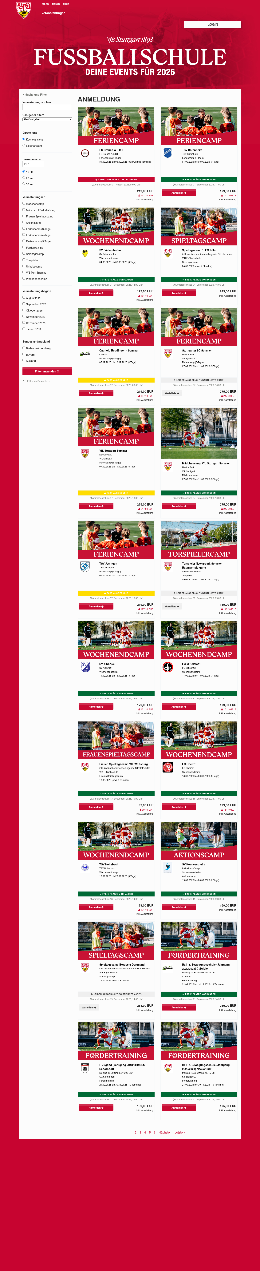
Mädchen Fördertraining (40, 210)
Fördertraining (34, 247)
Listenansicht (34, 146)
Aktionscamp (33, 222)
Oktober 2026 (34, 310)
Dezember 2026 (35, 323)
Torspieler (32, 260)
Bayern (30, 354)
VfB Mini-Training (36, 272)
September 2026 (36, 304)
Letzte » (180, 1132)
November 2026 (35, 317)
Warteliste (171, 393)
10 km (29, 172)
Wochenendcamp (36, 279)
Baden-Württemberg (38, 348)
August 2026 (33, 298)
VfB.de (45, 3)
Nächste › (165, 1132)
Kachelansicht (34, 139)
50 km (29, 184)
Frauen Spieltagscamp (39, 216)
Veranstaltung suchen (36, 102)
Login (212, 24)
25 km (29, 178)
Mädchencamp (35, 204)
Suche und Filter (36, 94)
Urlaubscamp (34, 266)
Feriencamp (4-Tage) (39, 235)
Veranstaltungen (53, 13)
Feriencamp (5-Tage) (39, 241)
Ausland (31, 361)
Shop (66, 3)
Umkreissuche (31, 159)
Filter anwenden (46, 371)
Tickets (56, 3)
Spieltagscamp (35, 254)
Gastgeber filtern (33, 115)
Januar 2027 (33, 329)
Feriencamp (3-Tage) (39, 229)
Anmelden (177, 192)
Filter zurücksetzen (38, 381)
